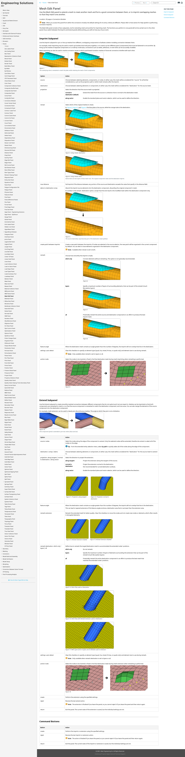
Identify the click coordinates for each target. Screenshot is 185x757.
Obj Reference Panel (10, 321)
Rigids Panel (8, 422)
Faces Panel (8, 185)
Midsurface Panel (9, 301)
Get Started (6, 13)
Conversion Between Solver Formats (13, 569)
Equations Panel (9, 182)
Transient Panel (9, 526)
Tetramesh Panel (9, 514)
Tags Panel (8, 506)
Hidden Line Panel (10, 227)
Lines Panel (8, 261)
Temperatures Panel (10, 511)
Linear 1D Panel (9, 256)
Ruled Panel (8, 430)
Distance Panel (9, 153)
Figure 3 (75, 107)
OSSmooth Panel (9, 343)
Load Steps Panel (9, 269)
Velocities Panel (9, 541)
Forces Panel (8, 204)
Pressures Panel (9, 373)
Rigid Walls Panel (9, 420)
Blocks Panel (8, 58)
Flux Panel (7, 202)
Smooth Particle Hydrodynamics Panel (15, 454)
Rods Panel (8, 425)
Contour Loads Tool (10, 110)
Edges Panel (8, 162)
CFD (4, 26)
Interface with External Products (12, 33)
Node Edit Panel (9, 308)
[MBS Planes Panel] (136, 2)
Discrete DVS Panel (10, 150)
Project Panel (8, 375)
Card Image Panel (10, 76)
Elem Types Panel (9, 172)
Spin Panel (7, 474)
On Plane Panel (9, 326)
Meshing (5, 551)
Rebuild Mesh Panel (10, 397)
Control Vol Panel (9, 118)
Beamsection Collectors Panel (13, 56)
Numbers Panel (9, 318)
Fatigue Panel (8, 190)
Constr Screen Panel (10, 103)
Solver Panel (8, 467)
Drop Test (5, 28)
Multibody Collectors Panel (12, 306)
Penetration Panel (10, 348)
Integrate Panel (9, 234)
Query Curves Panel (10, 385)
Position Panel (9, 368)
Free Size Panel (9, 209)
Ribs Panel (7, 417)
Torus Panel (8, 524)
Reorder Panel (9, 407)
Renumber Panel (9, 405)
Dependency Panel (10, 138)
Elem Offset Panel (9, 170)
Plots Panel (8, 360)
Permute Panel (9, 350)
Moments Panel (9, 303)
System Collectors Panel (11, 499)
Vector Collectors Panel (11, 534)
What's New (6, 10)
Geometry (5, 548)
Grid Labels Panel (9, 224)
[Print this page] (182, 4)
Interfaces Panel (9, 237)
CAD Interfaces (7, 38)
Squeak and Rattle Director (10, 20)
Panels (4, 44)
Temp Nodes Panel (10, 509)
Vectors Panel (8, 538)
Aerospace (6, 31)
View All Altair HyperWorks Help (19, 580)
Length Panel (8, 246)
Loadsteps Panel (9, 276)
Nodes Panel (8, 311)
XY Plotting (6, 572)
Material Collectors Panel (12, 289)
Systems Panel (9, 501)
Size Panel (7, 447)
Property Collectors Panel (12, 378)
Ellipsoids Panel (9, 177)
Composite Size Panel (10, 91)
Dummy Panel (8, 157)
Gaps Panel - (14, 212)
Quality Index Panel (10, 380)
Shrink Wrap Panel (10, 442)
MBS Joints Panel (9, 291)
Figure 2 (69, 107)
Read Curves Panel (10, 395)
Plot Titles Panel (9, 358)
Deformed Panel (9, 133)
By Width (7, 68)
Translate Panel (9, 529)
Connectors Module (10, 101)
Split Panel (7, 479)
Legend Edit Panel (10, 242)
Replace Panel (8, 410)
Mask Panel (8, 281)
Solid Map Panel (9, 459)
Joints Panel (8, 239)
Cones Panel (8, 95)
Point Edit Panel (9, 363)
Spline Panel (8, 476)
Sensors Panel (8, 437)
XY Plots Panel (8, 546)
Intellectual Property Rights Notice (104, 754)
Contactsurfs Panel (10, 108)
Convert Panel (9, 120)
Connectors (6, 554)
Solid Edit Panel (9, 457)
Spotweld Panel (9, 482)
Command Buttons (169, 17)
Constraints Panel (9, 105)
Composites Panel (10, 93)
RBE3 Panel (8, 392)
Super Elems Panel (10, 489)
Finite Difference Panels (11, 199)
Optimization (6, 567)
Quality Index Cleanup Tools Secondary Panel (17, 383)
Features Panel (9, 195)
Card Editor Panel (9, 73)
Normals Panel (9, 313)
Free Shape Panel (9, 207)
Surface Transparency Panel (12, 494)
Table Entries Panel (10, 504)
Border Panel (8, 63)
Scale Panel (8, 434)
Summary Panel (9, 486)
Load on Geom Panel (10, 266)
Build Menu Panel (9, 66)
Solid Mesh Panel (9, 462)
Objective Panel (9, 323)
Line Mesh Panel (9, 254)
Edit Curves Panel (9, 165)
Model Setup (6, 561)
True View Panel (9, 531)
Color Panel (8, 83)
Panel (10, 229)
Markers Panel (9, 279)
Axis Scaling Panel (10, 51)
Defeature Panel (9, 130)
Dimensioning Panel (10, 148)
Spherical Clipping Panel (11, 472)
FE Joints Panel (9, 192)
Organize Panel (9, 340)
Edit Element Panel (10, 167)
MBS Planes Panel (9, 293)
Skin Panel (7, 449)
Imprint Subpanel (169, 12)
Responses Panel (9, 412)
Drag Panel (8, 155)
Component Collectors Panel (13, 86)
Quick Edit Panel (9, 388)
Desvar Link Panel (10, 143)
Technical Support (120, 754)
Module (10, 232)
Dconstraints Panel (10, 128)
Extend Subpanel (168, 14)
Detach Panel (8, 145)
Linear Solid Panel (10, 259)
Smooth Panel (8, 452)
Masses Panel (8, 286)
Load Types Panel (9, 271)
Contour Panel (9, 113)
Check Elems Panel (10, 81)
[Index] (178, 4)
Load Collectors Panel (11, 264)
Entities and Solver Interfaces (11, 36)
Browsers (5, 41)
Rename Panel (9, 402)
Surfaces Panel (9, 496)
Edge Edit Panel (9, 160)
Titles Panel (8, 516)
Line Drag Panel (9, 249)
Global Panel (8, 219)
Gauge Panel (8, 217)
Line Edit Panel (9, 251)
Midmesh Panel (9, 298)
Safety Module (9, 432)
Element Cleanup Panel (11, 175)
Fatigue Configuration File (12, 187)
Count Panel (8, 123)
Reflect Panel (8, 400)
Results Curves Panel (10, 415)
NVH (4, 18)
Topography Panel (10, 519)
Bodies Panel (8, 61)
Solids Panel (8, 464)
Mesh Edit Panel (9, 296)
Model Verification (8, 559)
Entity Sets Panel (9, 180)
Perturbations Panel (10, 353)
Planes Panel (8, 355)
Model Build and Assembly (10, 556)
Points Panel (8, 365)
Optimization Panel (10, 331)
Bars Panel (7, 53)
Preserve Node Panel (10, 370)
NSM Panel (8, 316)
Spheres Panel (9, 469)
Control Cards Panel (10, 115)
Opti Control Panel (10, 328)
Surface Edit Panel (10, 492)
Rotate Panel (8, 427)
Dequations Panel (9, 140)
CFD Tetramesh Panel (10, 78)
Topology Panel (9, 521)
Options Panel (9, 333)
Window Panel (9, 543)
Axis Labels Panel (9, 49)
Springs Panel (8, 484)
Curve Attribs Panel (10, 125)
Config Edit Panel (9, 98)
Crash (4, 23)
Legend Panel (8, 244)
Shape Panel (8, 439)
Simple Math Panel (10, 444)
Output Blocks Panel (10, 345)
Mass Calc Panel (9, 284)
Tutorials (5, 15)
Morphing (5, 564)
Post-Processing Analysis (10, 574)
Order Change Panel (10, 338)
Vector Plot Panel (9, 536)
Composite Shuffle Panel (11, 88)
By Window (8, 71)
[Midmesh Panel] (145, 2)
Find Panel (7, 197)
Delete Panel (8, 135)
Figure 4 (84, 107)
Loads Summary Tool (10, 274)
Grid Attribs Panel (10, 222)
